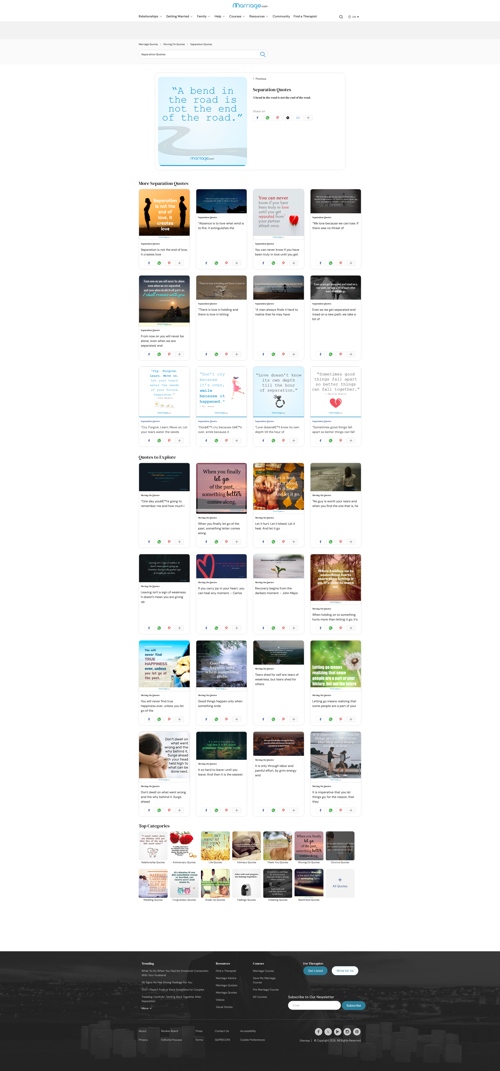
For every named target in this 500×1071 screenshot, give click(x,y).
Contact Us (222, 1031)
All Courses (260, 997)
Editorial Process (171, 1040)
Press (199, 1031)
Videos (220, 999)
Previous (260, 78)
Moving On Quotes (150, 495)
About (142, 1031)
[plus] (309, 118)
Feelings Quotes (246, 899)
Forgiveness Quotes (184, 899)
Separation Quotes (272, 89)
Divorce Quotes (340, 862)
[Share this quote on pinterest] (278, 118)
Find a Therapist (226, 971)
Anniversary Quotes (184, 862)
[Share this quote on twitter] (288, 118)
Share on (259, 111)
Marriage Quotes (226, 992)
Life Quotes (215, 862)
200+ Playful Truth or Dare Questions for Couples (173, 989)
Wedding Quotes (153, 899)
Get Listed (315, 971)
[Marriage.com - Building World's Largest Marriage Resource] (250, 8)
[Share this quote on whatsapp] (268, 118)
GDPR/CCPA (222, 1040)
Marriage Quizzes (226, 985)
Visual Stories (224, 1007)
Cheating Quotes (278, 899)
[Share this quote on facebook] (258, 118)
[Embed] (299, 118)
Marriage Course (263, 971)
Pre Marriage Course (266, 989)
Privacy (143, 1040)
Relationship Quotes (153, 862)
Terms (199, 1040)
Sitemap (305, 1040)
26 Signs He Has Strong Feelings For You (167, 982)
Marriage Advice (226, 978)
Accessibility (248, 1031)
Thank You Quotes (277, 862)
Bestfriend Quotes (309, 899)
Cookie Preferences (252, 1040)
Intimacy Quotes (246, 862)
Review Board (169, 1031)
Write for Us (345, 971)
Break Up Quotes (215, 899)
